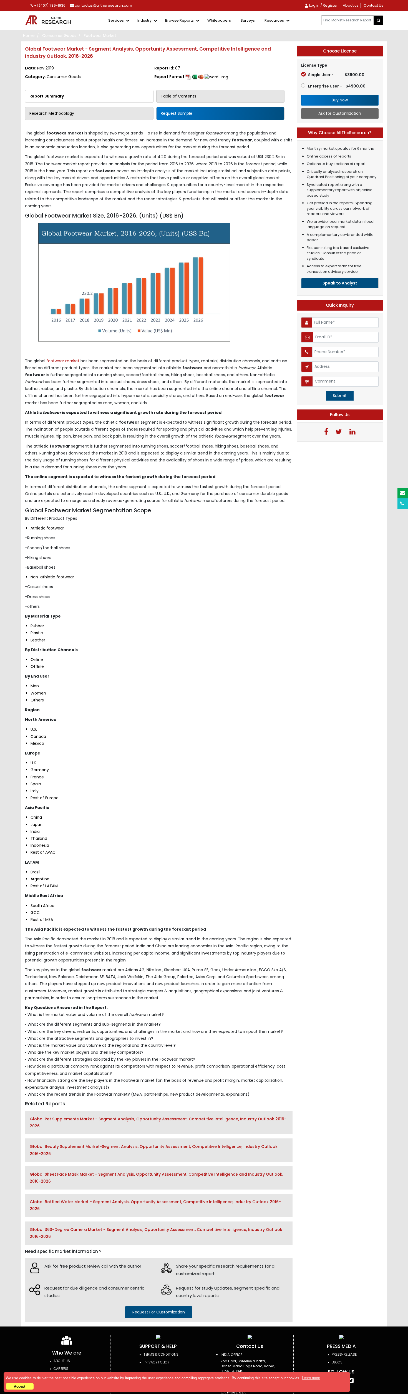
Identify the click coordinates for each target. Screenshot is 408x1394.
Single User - (336, 75)
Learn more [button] (311, 1378)
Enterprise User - (337, 86)
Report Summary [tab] (46, 96)
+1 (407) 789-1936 (49, 5)
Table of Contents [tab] (178, 96)
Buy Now (340, 100)
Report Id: (167, 68)
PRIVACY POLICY (156, 1362)
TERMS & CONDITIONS (160, 1354)
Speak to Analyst (340, 283)
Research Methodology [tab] (51, 113)
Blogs (337, 1362)
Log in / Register (323, 5)
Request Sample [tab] (176, 113)
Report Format (169, 76)
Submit (340, 395)
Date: (39, 68)
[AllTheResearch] (50, 21)
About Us (62, 1360)
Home (29, 35)
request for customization (158, 1312)
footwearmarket (62, 361)
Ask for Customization (339, 113)
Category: (53, 76)
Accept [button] (19, 1386)
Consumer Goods (59, 35)
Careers (61, 1368)
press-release (344, 1354)
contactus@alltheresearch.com (103, 5)
